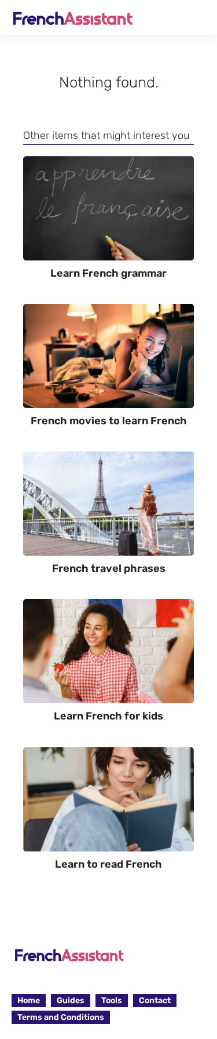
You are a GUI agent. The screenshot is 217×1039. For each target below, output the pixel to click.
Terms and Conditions (60, 1017)
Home (28, 1000)
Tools (111, 1000)
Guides (70, 1000)
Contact (155, 1000)
